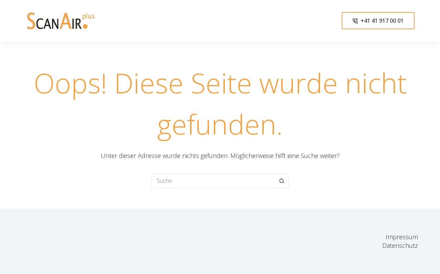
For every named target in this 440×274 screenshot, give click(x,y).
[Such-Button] (282, 181)
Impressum (402, 237)
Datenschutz (400, 245)
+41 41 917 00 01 (382, 20)
